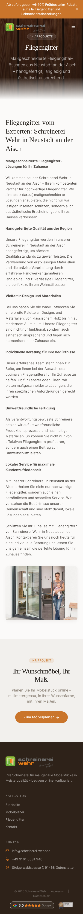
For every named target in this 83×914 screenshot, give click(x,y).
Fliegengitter (15, 819)
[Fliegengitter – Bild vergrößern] (41, 593)
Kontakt (11, 827)
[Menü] (73, 28)
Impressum (57, 891)
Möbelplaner (15, 812)
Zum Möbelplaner (39, 717)
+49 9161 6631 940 (27, 859)
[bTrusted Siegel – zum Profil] (65, 905)
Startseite (13, 805)
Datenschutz (41, 896)
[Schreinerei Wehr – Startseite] (25, 27)
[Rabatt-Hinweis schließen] (77, 9)
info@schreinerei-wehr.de (31, 851)
